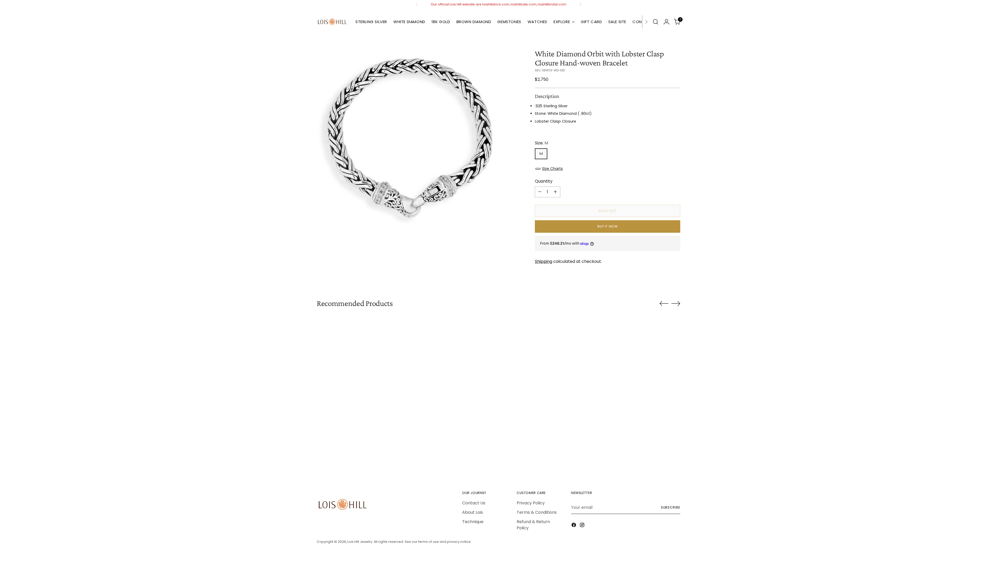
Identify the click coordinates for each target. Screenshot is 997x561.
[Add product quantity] (555, 192)
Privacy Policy (531, 503)
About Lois (472, 512)
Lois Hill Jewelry (359, 541)
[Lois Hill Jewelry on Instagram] (583, 525)
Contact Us (473, 503)
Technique (472, 522)
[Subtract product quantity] (539, 192)
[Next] (580, 4)
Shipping (543, 261)
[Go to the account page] (666, 22)
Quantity (544, 181)
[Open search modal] (655, 22)
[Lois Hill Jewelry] (332, 22)
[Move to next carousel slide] (675, 303)
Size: (541, 143)
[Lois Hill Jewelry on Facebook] (574, 525)
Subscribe (670, 507)
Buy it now (607, 226)
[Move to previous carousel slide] (663, 303)
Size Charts (552, 168)
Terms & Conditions (537, 512)
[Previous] (416, 4)
